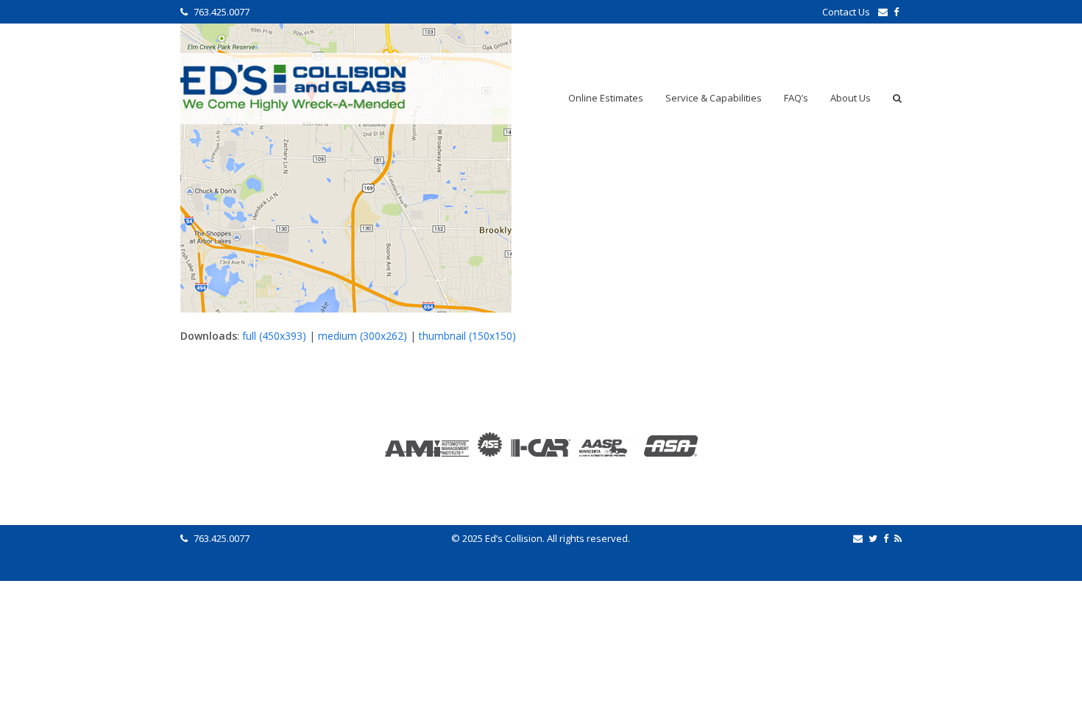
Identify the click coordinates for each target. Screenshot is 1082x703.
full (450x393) (274, 336)
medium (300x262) (362, 336)
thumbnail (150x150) (467, 336)
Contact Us (847, 11)
